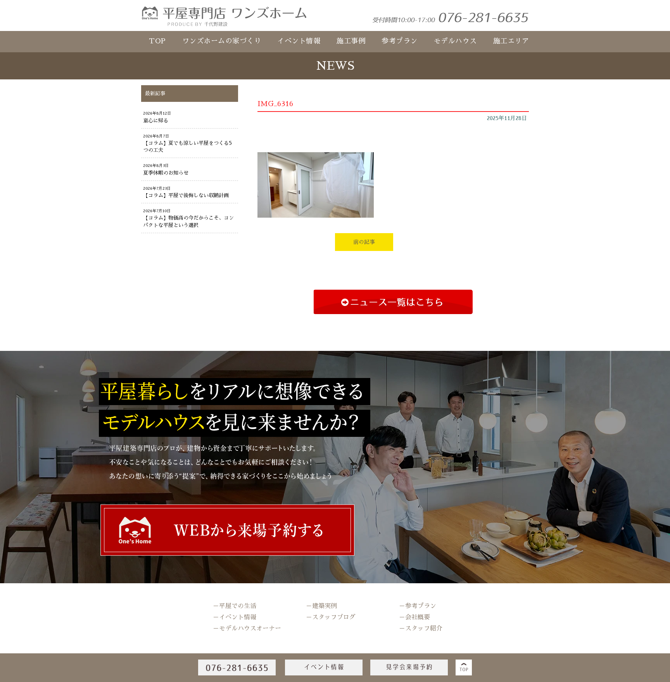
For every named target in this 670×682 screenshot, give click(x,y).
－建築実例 (321, 606)
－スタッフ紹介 (420, 628)
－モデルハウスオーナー (247, 628)
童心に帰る (155, 120)
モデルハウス (455, 41)
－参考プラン (417, 606)
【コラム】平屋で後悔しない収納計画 (186, 195)
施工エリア (511, 41)
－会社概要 (414, 617)
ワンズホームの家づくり (221, 41)
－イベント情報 (234, 617)
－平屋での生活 (234, 606)
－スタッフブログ (331, 617)
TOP (157, 41)
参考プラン (400, 41)
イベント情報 (298, 41)
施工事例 (351, 41)
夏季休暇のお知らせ (165, 172)
